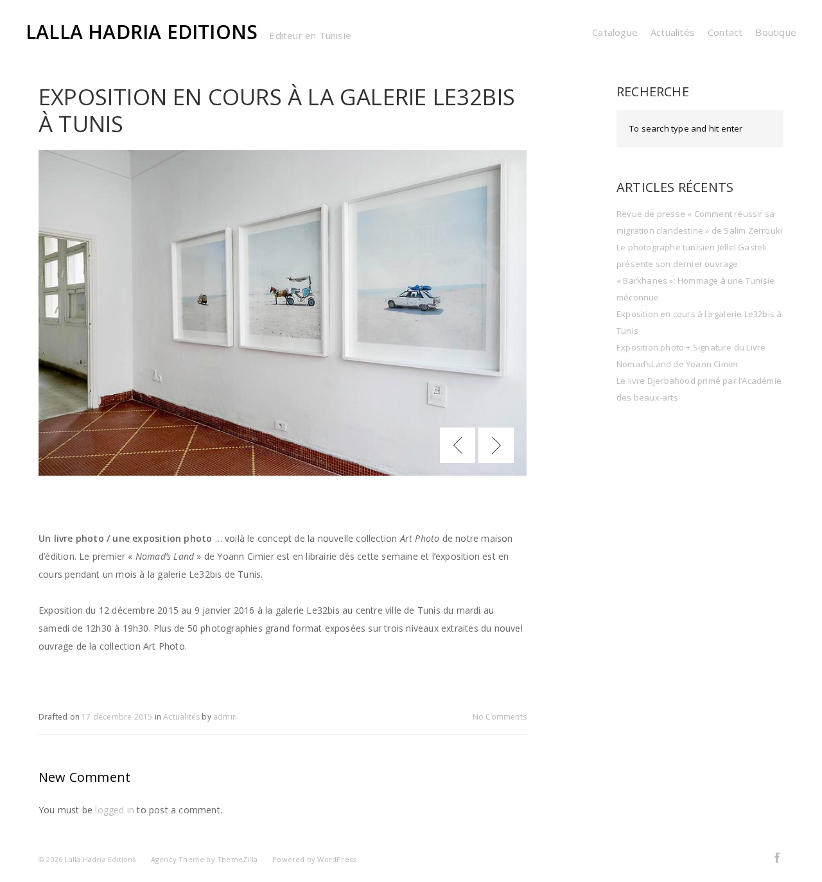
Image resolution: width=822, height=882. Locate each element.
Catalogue (615, 32)
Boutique (775, 32)
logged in (114, 810)
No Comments (500, 716)
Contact (725, 32)
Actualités (673, 32)
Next (496, 445)
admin (225, 716)
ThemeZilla (237, 859)
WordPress (336, 859)
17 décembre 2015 (117, 716)
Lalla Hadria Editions (142, 32)
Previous (457, 445)
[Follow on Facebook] (777, 857)
